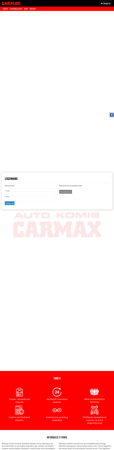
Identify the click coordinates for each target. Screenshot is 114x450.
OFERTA (5, 8)
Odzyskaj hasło (65, 192)
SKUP (26, 8)
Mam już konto (9, 186)
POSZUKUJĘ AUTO (16, 8)
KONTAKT (33, 8)
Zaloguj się (106, 3)
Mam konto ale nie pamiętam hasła (70, 186)
